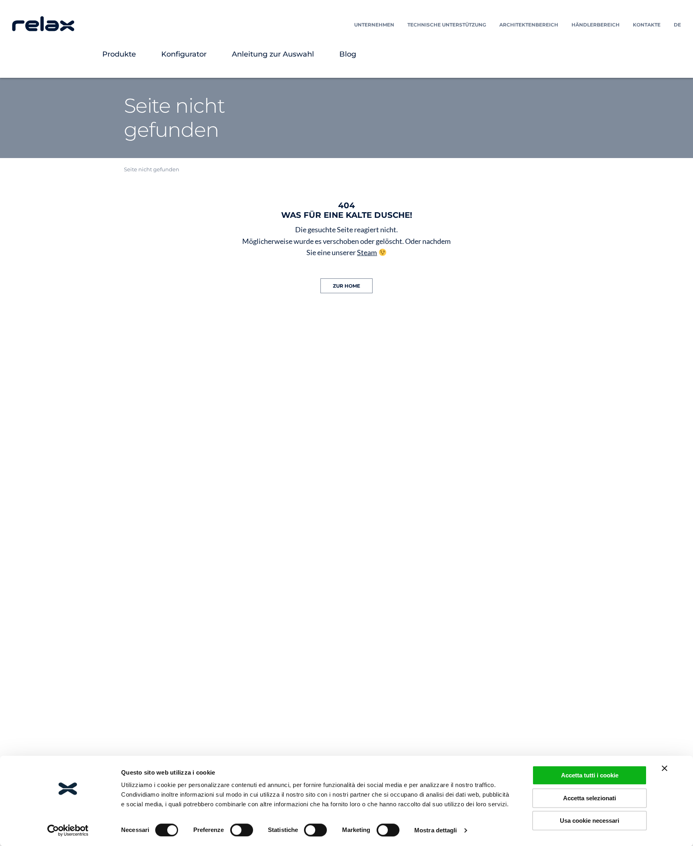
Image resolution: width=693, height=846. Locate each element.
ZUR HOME (346, 286)
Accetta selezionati (589, 798)
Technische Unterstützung (446, 25)
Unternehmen (374, 25)
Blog (347, 54)
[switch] (241, 830)
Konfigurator (184, 54)
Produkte (119, 54)
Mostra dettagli (435, 830)
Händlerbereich (595, 25)
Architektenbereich (528, 25)
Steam (367, 252)
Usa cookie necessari (589, 820)
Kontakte (647, 25)
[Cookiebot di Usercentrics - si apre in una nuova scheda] (68, 830)
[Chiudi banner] (664, 768)
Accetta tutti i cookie (589, 775)
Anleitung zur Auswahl (273, 54)
